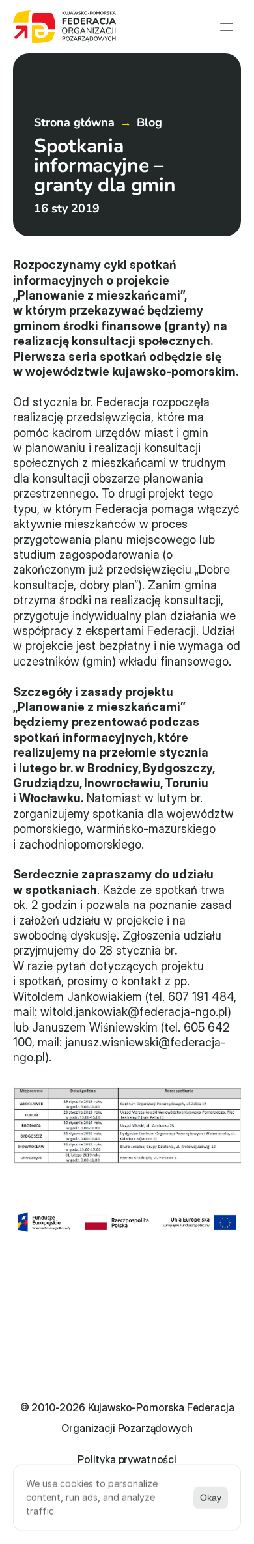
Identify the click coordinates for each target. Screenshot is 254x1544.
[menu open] (226, 26)
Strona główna (74, 122)
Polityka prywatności (127, 1459)
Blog (149, 122)
